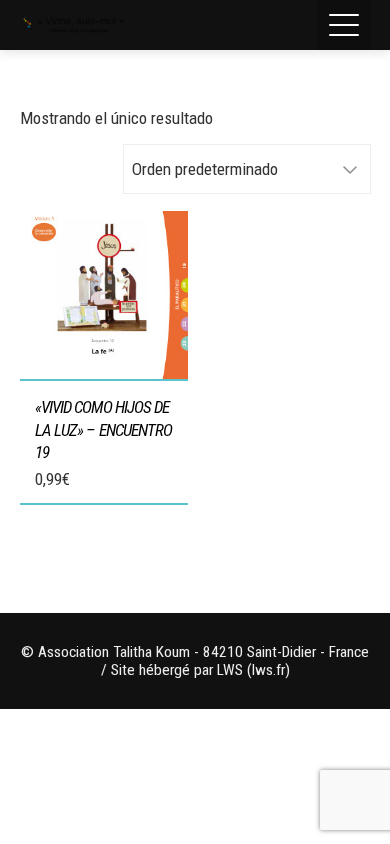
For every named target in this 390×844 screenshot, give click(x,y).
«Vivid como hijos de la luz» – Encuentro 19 (104, 429)
